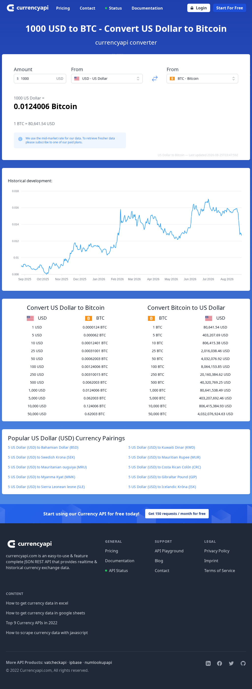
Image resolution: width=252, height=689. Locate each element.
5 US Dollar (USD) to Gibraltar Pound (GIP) (162, 477)
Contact (87, 8)
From (77, 69)
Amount (23, 69)
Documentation (147, 8)
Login (201, 8)
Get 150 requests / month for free (176, 513)
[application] (126, 233)
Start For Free (229, 8)
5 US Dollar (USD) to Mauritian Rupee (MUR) (164, 457)
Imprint (211, 560)
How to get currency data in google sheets (45, 613)
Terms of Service (219, 570)
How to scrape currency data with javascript (47, 632)
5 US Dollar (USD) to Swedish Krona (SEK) (41, 457)
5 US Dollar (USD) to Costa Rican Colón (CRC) (164, 467)
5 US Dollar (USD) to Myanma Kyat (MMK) (41, 477)
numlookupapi (98, 662)
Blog (159, 560)
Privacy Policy (216, 551)
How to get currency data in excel (37, 603)
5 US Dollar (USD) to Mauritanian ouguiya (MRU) (47, 467)
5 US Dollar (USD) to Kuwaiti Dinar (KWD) (161, 447)
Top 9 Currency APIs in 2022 (31, 622)
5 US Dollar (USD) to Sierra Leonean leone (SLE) (46, 486)
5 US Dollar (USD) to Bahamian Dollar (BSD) (43, 447)
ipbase (75, 662)
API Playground (169, 551)
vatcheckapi (55, 662)
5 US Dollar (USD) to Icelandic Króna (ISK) (162, 486)
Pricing (63, 8)
